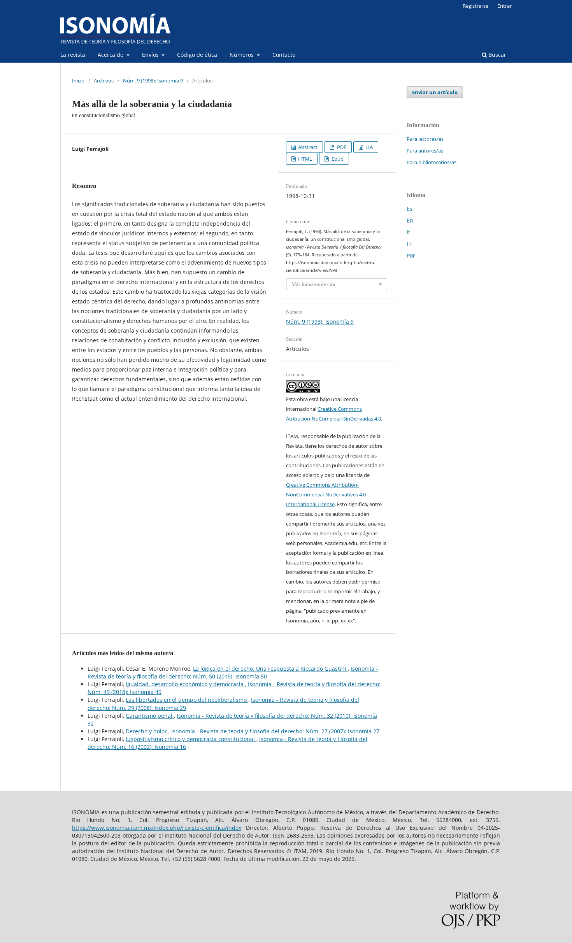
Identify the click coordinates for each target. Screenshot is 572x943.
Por (411, 255)
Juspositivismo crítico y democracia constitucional (191, 739)
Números (242, 54)
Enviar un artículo (435, 92)
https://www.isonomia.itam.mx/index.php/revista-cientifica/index (156, 827)
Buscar (496, 54)
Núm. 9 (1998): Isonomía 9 (153, 80)
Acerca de (111, 54)
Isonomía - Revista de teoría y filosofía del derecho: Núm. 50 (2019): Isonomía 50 (233, 672)
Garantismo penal (150, 715)
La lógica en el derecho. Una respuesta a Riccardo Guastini (270, 668)
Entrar (504, 5)
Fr (409, 243)
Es (409, 208)
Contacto (283, 54)
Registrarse (475, 5)
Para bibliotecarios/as (431, 162)
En (410, 220)
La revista (72, 54)
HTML (304, 158)
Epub (337, 158)
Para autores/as (425, 150)
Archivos (104, 80)
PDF (341, 147)
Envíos (151, 54)
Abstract (307, 147)
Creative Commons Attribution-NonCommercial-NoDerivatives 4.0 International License (326, 494)
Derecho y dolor (147, 731)
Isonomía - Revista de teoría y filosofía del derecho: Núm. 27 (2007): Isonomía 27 (275, 731)
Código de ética (197, 54)
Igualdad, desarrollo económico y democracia (185, 684)
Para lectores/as (425, 138)
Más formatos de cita (313, 284)
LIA (368, 147)
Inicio (78, 80)
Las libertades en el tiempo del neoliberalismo (187, 699)
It (408, 232)
